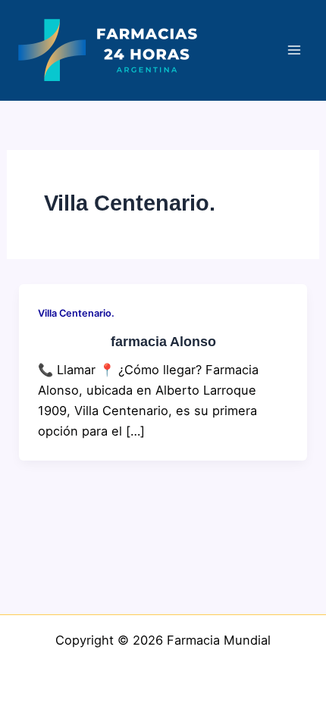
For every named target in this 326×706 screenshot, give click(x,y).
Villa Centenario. (76, 313)
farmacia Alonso (163, 341)
